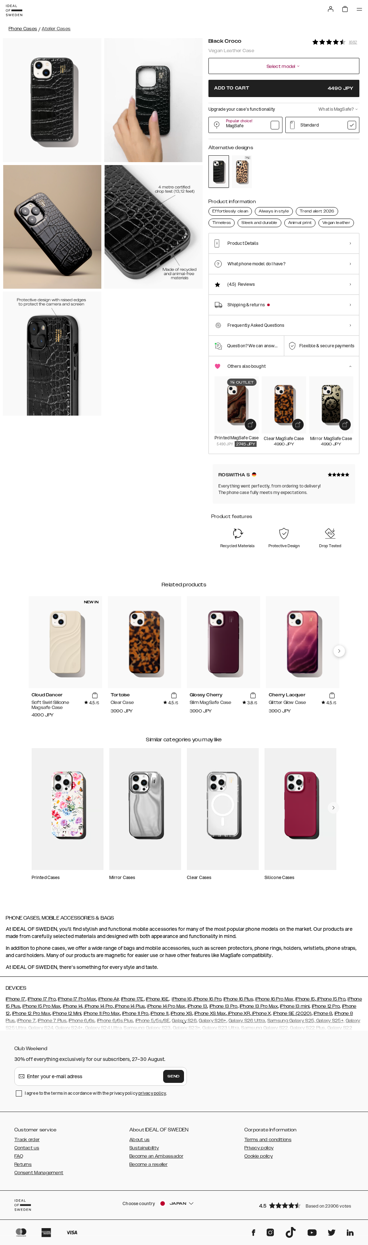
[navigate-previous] (339, 651)
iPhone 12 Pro (326, 1006)
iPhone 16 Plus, (239, 999)
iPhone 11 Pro (135, 1013)
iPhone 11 (160, 1013)
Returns (23, 1164)
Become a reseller (148, 1164)
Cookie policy (258, 1156)
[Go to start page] (14, 10)
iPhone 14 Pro (97, 1006)
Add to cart (284, 88)
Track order (27, 1139)
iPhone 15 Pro (330, 999)
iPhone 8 (323, 1013)
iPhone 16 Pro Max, (274, 999)
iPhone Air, (109, 999)
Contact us (26, 1147)
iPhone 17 (16, 999)
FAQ (18, 1156)
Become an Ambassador (156, 1156)
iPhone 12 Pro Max (31, 1013)
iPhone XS (181, 1013)
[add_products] (250, 424)
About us (139, 1139)
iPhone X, (261, 1013)
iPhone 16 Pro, (207, 999)
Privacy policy (258, 1147)
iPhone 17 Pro (42, 999)
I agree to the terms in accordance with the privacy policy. (96, 1093)
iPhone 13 (197, 1006)
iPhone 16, (182, 999)
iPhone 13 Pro (224, 1006)
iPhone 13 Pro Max (259, 1006)
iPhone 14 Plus (129, 1006)
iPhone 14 (73, 1006)
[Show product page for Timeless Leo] (242, 171)
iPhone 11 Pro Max (102, 1013)
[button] (307, 1205)
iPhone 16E (157, 999)
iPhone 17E (132, 999)
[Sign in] (330, 9)
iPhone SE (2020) (292, 1013)
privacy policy (152, 1093)
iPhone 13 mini (294, 1006)
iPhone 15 (305, 999)
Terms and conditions (267, 1139)
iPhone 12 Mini (66, 1013)
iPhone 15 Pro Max (41, 1006)
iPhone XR (238, 1013)
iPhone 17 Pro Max (77, 999)
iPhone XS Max (210, 1013)
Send (173, 1076)
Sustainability (144, 1147)
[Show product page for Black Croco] (218, 171)
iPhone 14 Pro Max (166, 1006)
